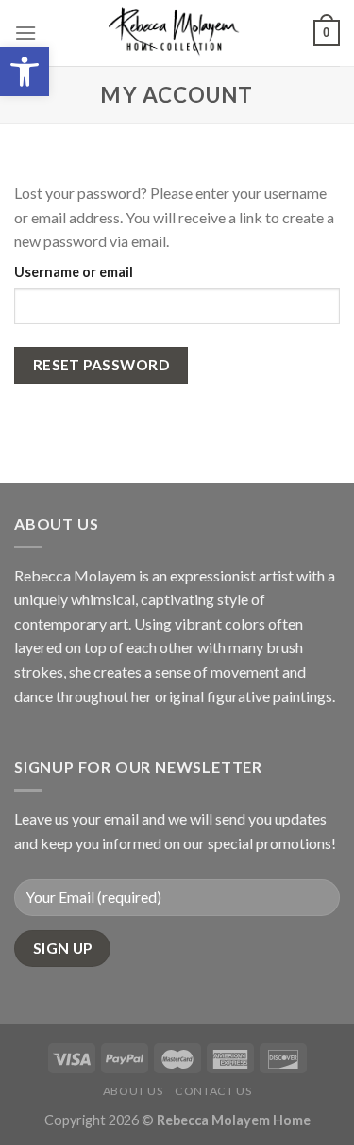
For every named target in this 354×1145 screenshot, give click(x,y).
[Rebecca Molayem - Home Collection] (175, 33)
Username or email (73, 272)
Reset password (101, 364)
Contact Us (213, 1091)
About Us (133, 1091)
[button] (24, 71)
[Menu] (25, 32)
